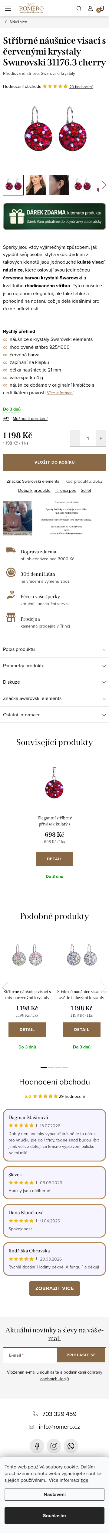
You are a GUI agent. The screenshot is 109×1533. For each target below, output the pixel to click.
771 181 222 (71, 1446)
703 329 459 (59, 1413)
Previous (5, 987)
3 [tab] (58, 1067)
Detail (54, 859)
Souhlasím (54, 1515)
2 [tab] (51, 1067)
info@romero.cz (59, 1426)
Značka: (33, 481)
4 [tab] (65, 1067)
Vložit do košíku (55, 462)
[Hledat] (79, 8)
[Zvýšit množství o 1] (101, 438)
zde (84, 1480)
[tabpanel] (54, 823)
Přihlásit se (81, 1355)
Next (104, 987)
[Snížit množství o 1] (75, 438)
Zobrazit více (54, 1288)
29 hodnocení (81, 86)
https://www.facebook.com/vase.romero (37, 1446)
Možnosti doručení (30, 418)
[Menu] (8, 8)
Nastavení (55, 1494)
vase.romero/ (54, 1446)
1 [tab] (44, 1067)
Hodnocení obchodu (54, 1081)
